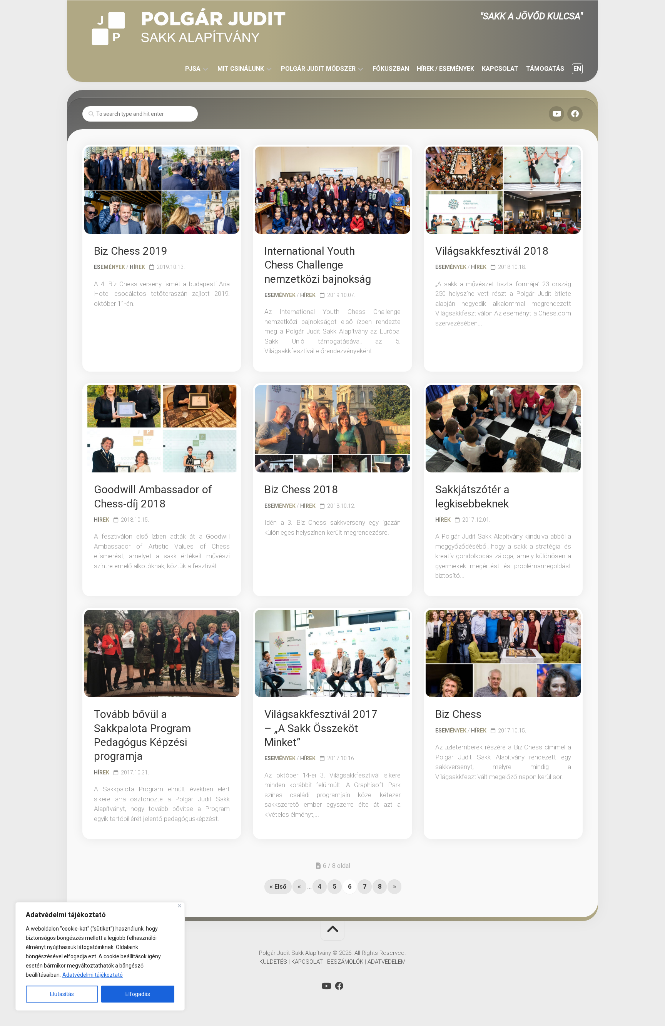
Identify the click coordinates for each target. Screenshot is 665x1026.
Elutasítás (62, 994)
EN (577, 68)
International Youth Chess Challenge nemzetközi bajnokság (317, 265)
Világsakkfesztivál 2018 (491, 251)
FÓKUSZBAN (391, 68)
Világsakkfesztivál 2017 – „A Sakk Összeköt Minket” (321, 728)
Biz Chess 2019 (130, 251)
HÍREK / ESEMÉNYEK (445, 68)
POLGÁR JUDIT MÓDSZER (318, 68)
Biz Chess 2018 (301, 489)
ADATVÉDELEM (387, 961)
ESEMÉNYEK (109, 267)
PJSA (193, 68)
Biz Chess (458, 714)
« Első (278, 886)
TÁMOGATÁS (545, 68)
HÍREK (137, 267)
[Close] (179, 906)
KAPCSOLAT (500, 68)
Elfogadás (137, 994)
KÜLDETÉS (273, 961)
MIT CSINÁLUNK (240, 68)
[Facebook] (575, 114)
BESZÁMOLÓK (345, 961)
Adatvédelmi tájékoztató (92, 975)
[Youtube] (556, 114)
